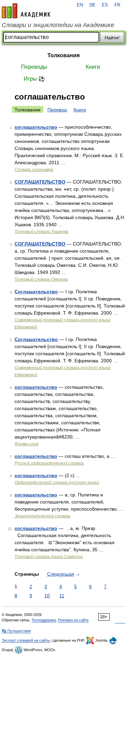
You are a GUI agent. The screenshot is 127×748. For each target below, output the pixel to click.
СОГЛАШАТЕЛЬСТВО (40, 182)
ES (105, 5)
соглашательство (36, 127)
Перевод (57, 109)
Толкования (63, 55)
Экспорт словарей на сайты (26, 640)
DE (92, 5)
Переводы (34, 67)
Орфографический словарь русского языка (57, 482)
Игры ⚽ (34, 79)
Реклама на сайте (73, 620)
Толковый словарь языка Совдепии (49, 556)
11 (61, 595)
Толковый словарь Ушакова (41, 231)
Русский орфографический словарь (49, 463)
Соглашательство (36, 291)
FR (117, 5)
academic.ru (26, 10)
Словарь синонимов (34, 169)
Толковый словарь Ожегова (41, 279)
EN (80, 5)
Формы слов (26, 444)
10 (47, 595)
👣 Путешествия (16, 631)
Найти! (112, 37)
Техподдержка (43, 620)
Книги (93, 67)
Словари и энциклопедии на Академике (58, 25)
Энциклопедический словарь (42, 516)
